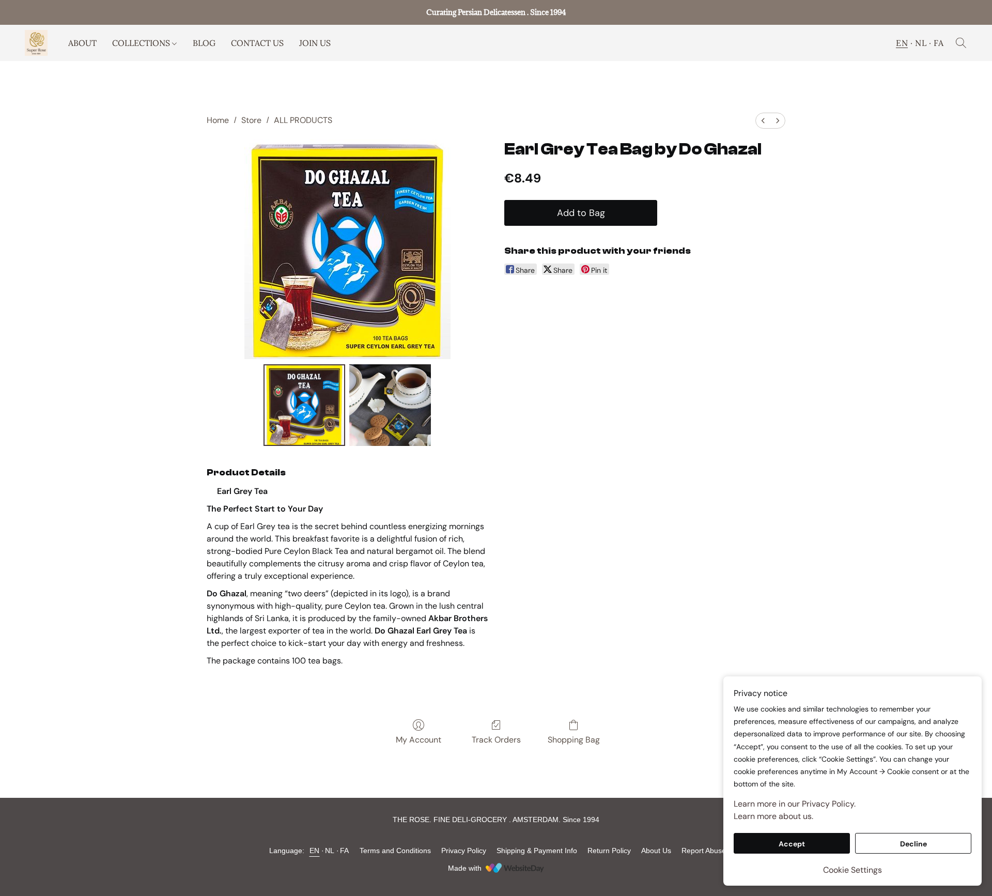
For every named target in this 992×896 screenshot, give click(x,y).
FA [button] (938, 43)
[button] (36, 43)
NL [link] (330, 850)
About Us (656, 850)
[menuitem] (763, 120)
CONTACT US (257, 43)
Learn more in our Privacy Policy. (795, 803)
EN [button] (902, 43)
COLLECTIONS (142, 43)
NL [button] (920, 43)
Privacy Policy (463, 850)
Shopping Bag (574, 739)
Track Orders (496, 739)
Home (218, 120)
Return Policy (609, 850)
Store (251, 120)
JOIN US (315, 43)
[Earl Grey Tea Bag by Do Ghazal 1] (390, 405)
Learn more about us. (773, 816)
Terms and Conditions (395, 850)
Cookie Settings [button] (852, 869)
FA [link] (344, 850)
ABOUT (82, 43)
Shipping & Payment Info (537, 850)
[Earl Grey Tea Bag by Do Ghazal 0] (304, 405)
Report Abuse (703, 850)
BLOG (204, 43)
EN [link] (314, 850)
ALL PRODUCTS (303, 120)
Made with (465, 868)
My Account (418, 739)
